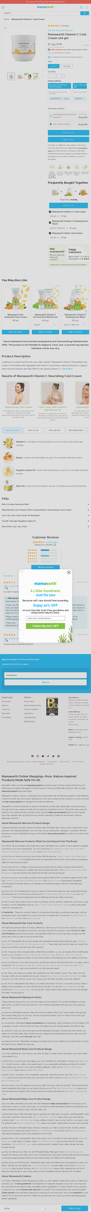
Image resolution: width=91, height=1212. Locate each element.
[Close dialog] (69, 572)
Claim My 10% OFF (45, 626)
